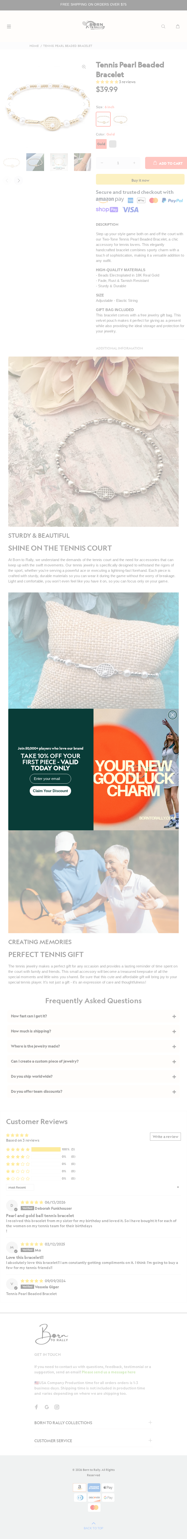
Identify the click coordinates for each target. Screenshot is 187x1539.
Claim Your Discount (50, 791)
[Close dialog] (172, 715)
